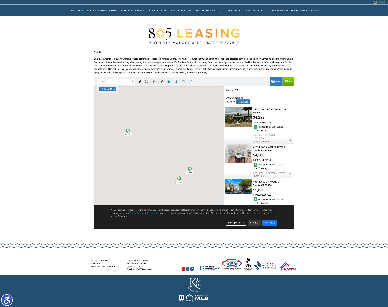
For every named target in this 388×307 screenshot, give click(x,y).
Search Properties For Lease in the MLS (295, 10)
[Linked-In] (192, 269)
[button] (7, 300)
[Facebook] (187, 269)
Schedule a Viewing (132, 10)
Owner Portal (232, 10)
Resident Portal (256, 10)
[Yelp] (183, 269)
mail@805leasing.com (143, 269)
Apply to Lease (157, 10)
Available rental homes (101, 10)
